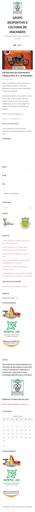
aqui (21, 114)
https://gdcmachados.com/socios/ (15, 404)
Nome (5, 167)
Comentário (7, 139)
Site (3, 184)
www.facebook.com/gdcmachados (14, 286)
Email (4, 175)
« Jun (4, 446)
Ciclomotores (15, 119)
